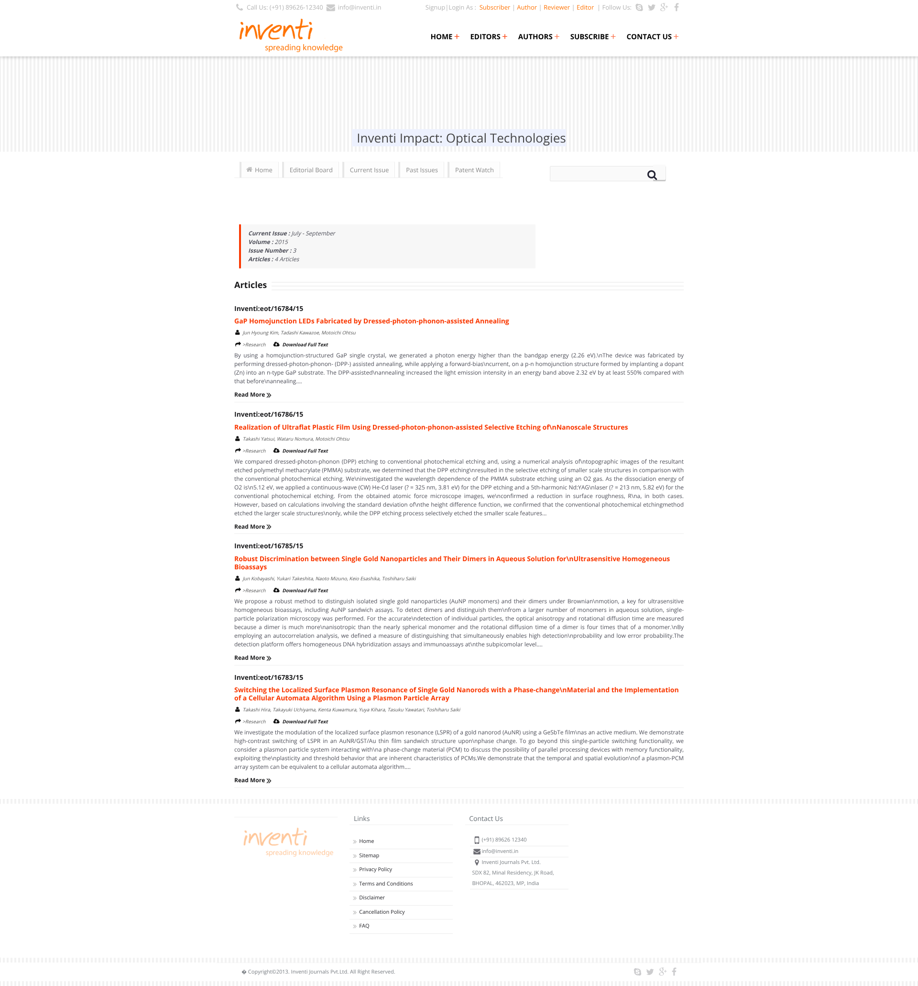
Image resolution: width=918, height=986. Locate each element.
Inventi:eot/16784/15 (268, 308)
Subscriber (493, 7)
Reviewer (557, 7)
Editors (488, 37)
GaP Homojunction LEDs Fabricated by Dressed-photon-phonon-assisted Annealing (371, 321)
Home (444, 37)
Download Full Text (305, 344)
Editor (585, 7)
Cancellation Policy (381, 912)
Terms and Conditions (386, 883)
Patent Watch (474, 170)
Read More (250, 394)
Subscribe (593, 37)
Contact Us (653, 37)
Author (527, 7)
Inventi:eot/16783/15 (268, 677)
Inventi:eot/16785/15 (268, 546)
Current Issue (369, 170)
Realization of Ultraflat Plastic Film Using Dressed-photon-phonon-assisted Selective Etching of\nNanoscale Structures (431, 427)
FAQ (364, 926)
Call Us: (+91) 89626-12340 (285, 7)
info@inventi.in (360, 7)
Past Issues (422, 170)
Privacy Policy (375, 869)
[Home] (287, 856)
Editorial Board (311, 170)
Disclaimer (372, 897)
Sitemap (369, 855)
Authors (539, 37)
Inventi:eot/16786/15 (268, 414)
